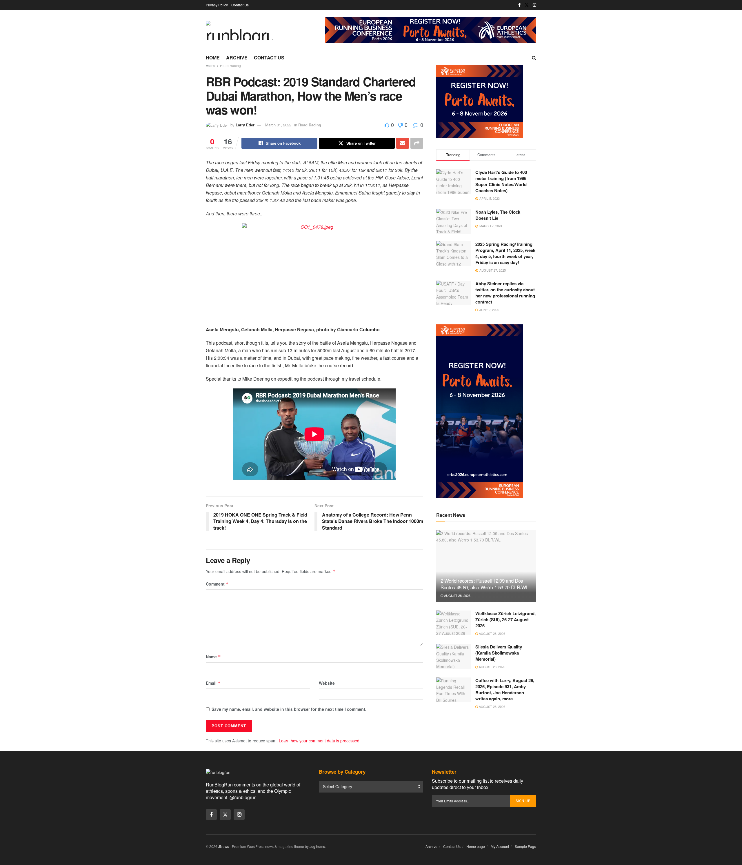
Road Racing (230, 65)
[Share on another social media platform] (416, 143)
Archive (237, 57)
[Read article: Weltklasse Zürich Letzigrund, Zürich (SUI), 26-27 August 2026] (453, 622)
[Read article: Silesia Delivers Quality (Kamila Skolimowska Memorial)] (453, 656)
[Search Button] (534, 57)
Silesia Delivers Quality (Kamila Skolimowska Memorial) (498, 653)
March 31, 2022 (278, 125)
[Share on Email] (402, 143)
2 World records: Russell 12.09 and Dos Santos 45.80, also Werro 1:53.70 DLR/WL (485, 584)
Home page (475, 846)
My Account (500, 846)
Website (327, 683)
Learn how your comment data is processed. (320, 741)
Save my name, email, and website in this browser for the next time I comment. (289, 709)
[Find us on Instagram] (534, 5)
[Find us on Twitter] (527, 5)
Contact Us (240, 4)
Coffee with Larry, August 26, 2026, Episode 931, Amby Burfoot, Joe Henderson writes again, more (504, 689)
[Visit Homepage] (239, 30)
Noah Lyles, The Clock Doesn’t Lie (497, 214)
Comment (217, 584)
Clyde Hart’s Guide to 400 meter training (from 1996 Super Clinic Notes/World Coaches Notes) (501, 181)
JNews (223, 846)
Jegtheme (317, 846)
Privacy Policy (217, 4)
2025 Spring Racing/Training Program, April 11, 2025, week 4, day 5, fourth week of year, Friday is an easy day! (505, 253)
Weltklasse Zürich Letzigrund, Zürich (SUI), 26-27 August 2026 (505, 619)
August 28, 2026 (456, 595)
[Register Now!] (430, 29)
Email (213, 683)
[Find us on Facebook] (519, 5)
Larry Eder (245, 125)
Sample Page (525, 846)
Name (213, 656)
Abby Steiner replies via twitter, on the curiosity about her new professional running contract (505, 292)
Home (213, 57)
